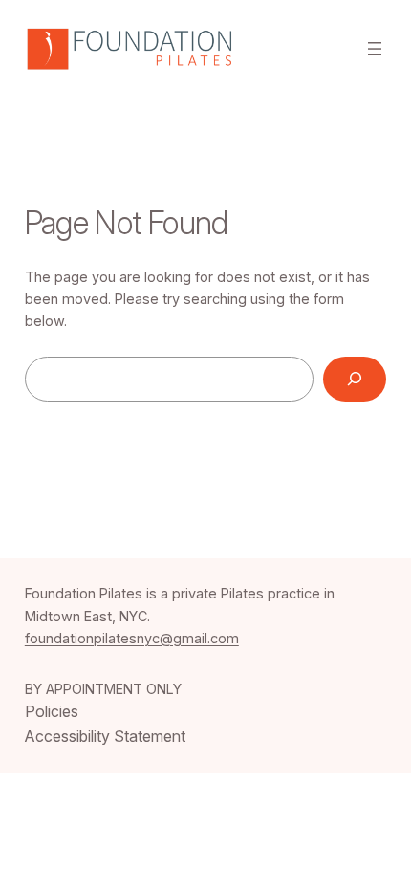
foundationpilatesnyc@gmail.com (132, 638)
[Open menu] (374, 48)
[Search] (355, 379)
